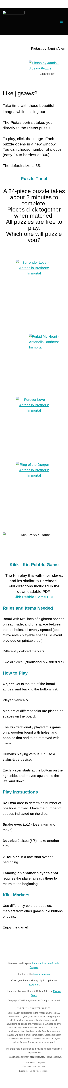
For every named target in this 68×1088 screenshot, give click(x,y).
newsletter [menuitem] (33, 984)
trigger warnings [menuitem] (41, 974)
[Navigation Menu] (61, 22)
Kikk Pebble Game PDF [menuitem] (34, 597)
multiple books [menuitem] (44, 1049)
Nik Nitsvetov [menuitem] (38, 1057)
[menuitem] (13, 21)
